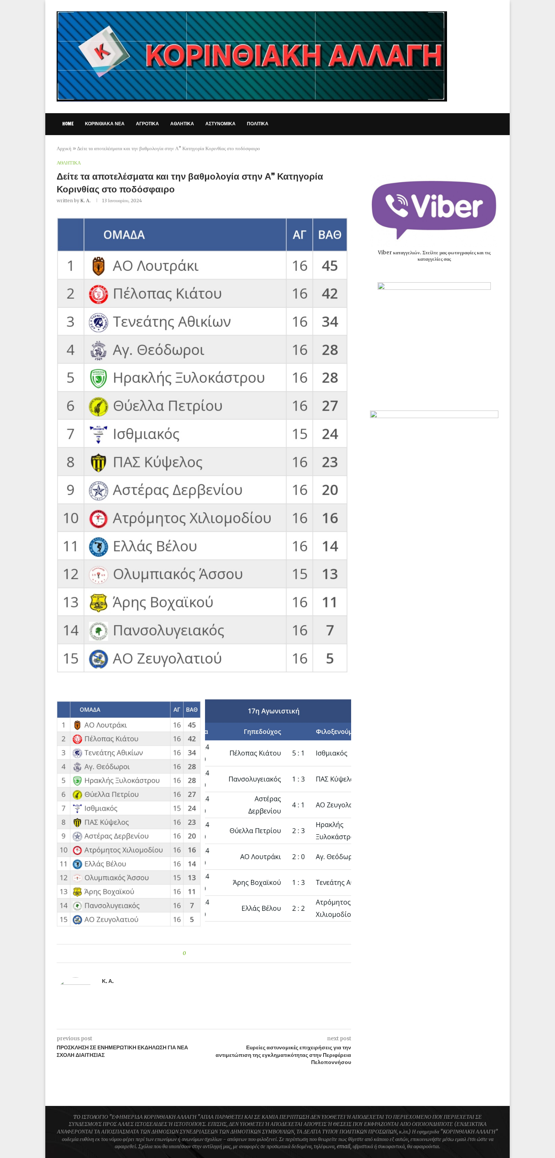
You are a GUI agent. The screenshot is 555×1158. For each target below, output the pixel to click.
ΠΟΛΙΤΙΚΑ (257, 123)
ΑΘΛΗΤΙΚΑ (182, 123)
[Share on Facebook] (198, 953)
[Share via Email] (219, 953)
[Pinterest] (460, 124)
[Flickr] (476, 124)
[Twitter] (444, 124)
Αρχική (64, 148)
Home (68, 123)
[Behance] (484, 124)
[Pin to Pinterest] (212, 953)
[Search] (494, 124)
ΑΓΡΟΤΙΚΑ (147, 123)
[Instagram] (452, 124)
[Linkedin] (468, 124)
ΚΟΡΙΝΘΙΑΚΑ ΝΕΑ (105, 123)
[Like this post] (190, 953)
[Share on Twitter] (205, 953)
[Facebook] (436, 124)
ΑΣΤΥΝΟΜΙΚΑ (220, 123)
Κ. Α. (85, 200)
